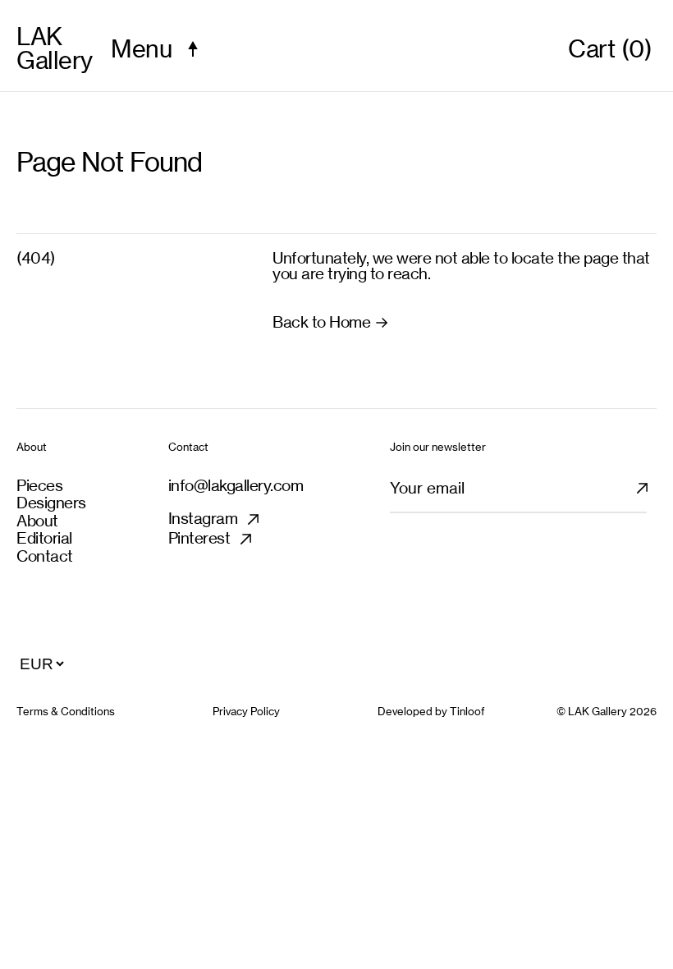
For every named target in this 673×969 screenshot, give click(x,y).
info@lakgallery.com (236, 485)
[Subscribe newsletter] (652, 495)
